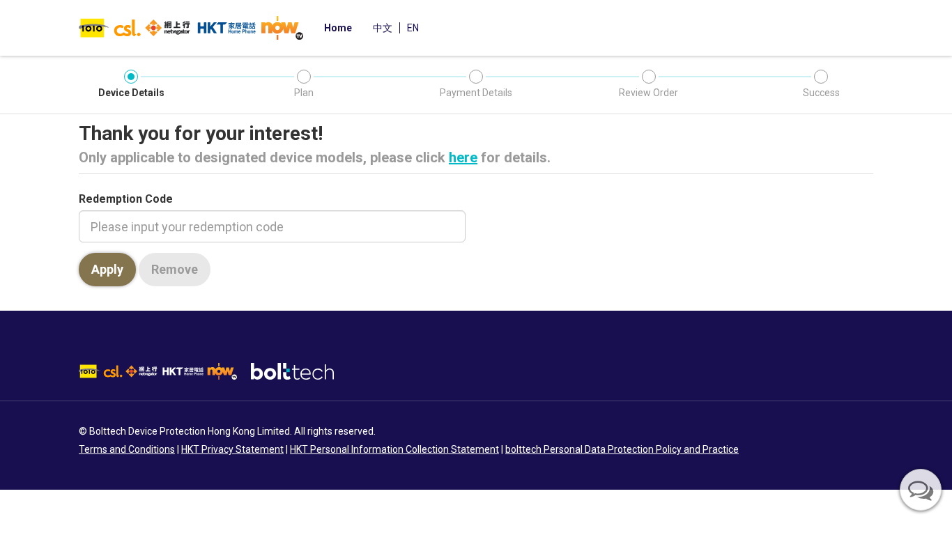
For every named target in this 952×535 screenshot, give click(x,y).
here (463, 157)
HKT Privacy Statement (232, 449)
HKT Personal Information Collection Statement (394, 449)
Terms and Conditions (127, 449)
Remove (174, 269)
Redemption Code (126, 199)
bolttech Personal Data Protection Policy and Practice (622, 449)
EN (413, 27)
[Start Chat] (921, 490)
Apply (107, 269)
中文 (382, 27)
